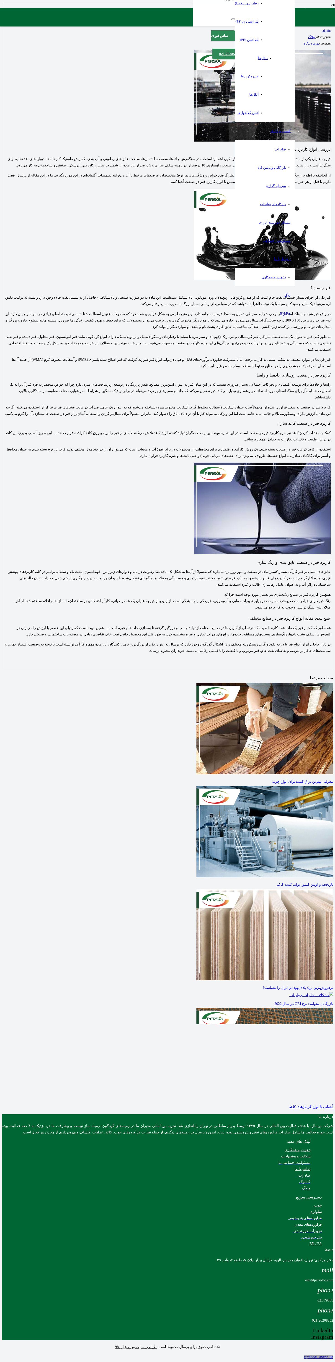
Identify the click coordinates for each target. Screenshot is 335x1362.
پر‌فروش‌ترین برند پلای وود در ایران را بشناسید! (298, 988)
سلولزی (316, 1212)
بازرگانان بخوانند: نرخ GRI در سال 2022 (303, 1004)
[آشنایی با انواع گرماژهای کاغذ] (264, 1098)
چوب (317, 1205)
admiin (326, 30)
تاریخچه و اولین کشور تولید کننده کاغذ (305, 884)
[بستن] (233, 19)
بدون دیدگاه (311, 43)
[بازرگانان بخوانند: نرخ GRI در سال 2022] (311, 995)
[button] (318, 1357)
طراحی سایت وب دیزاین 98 (136, 1347)
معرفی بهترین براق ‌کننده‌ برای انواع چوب (302, 781)
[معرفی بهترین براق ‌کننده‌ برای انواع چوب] (264, 773)
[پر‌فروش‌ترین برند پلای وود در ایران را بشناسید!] (264, 979)
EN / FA (315, 1244)
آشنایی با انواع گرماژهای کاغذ (311, 1107)
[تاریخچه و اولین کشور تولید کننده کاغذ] (264, 876)
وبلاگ (311, 37)
